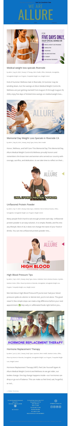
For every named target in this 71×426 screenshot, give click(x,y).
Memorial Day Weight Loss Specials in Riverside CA (33, 138)
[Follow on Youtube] (57, 407)
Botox (36, 142)
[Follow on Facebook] (52, 407)
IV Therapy (30, 72)
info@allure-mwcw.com (55, 403)
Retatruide (48, 72)
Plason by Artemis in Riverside (29, 283)
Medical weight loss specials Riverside (26, 67)
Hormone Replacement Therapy (23, 349)
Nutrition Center (11, 283)
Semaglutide (55, 72)
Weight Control (45, 76)
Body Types (30, 142)
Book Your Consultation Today (43, 2)
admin (10, 72)
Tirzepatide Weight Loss (33, 76)
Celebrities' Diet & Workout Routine (44, 209)
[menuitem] (17, 23)
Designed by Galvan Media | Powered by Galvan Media (50, 421)
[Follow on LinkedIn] (60, 407)
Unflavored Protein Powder (21, 204)
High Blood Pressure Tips (20, 274)
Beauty (24, 72)
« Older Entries (13, 391)
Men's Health (37, 72)
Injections (36, 353)
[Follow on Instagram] (54, 407)
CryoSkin (60, 279)
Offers (43, 72)
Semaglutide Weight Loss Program (16, 76)
